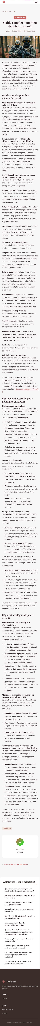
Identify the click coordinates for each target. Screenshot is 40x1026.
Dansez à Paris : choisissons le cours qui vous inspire (19, 910)
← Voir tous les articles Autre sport (15, 864)
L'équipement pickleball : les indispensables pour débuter (15, 924)
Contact (4, 1013)
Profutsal (11, 981)
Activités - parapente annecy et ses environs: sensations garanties (17, 947)
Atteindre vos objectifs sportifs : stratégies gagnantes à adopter (20, 917)
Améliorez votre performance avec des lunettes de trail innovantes (18, 963)
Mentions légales (7, 1009)
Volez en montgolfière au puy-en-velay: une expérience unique (19, 903)
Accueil (4, 11)
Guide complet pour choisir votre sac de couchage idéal (19, 940)
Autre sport (12, 11)
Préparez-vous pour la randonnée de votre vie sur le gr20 (20, 896)
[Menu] (36, 1)
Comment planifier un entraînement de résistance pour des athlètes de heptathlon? (19, 954)
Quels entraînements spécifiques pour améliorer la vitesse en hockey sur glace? (19, 890)
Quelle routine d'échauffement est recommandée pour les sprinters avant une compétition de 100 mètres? (18, 932)
